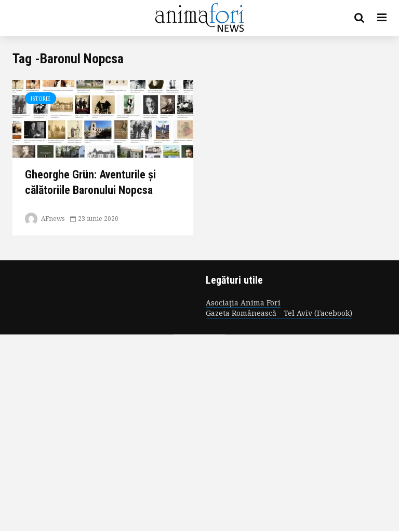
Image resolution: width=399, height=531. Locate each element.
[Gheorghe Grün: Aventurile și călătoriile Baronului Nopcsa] (102, 117)
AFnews (52, 218)
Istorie (40, 98)
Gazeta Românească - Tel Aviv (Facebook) (279, 313)
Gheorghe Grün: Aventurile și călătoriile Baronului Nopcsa (90, 182)
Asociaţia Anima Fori (243, 303)
